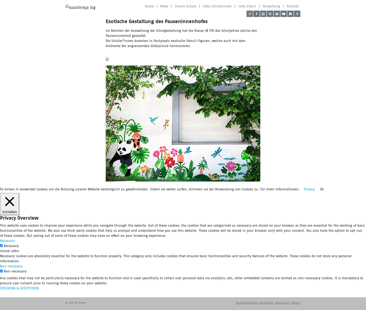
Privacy (295, 303)
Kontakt (293, 6)
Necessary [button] (7, 241)
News (164, 6)
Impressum (282, 303)
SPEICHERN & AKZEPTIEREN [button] (19, 288)
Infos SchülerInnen (217, 6)
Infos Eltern (247, 6)
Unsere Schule (185, 6)
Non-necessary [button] (11, 266)
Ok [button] (322, 189)
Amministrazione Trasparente (254, 303)
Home (149, 6)
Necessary (11, 246)
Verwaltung (271, 6)
